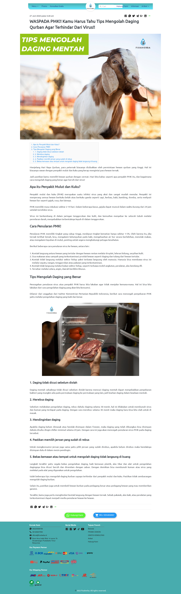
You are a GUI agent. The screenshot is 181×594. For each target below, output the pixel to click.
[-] (66, 529)
